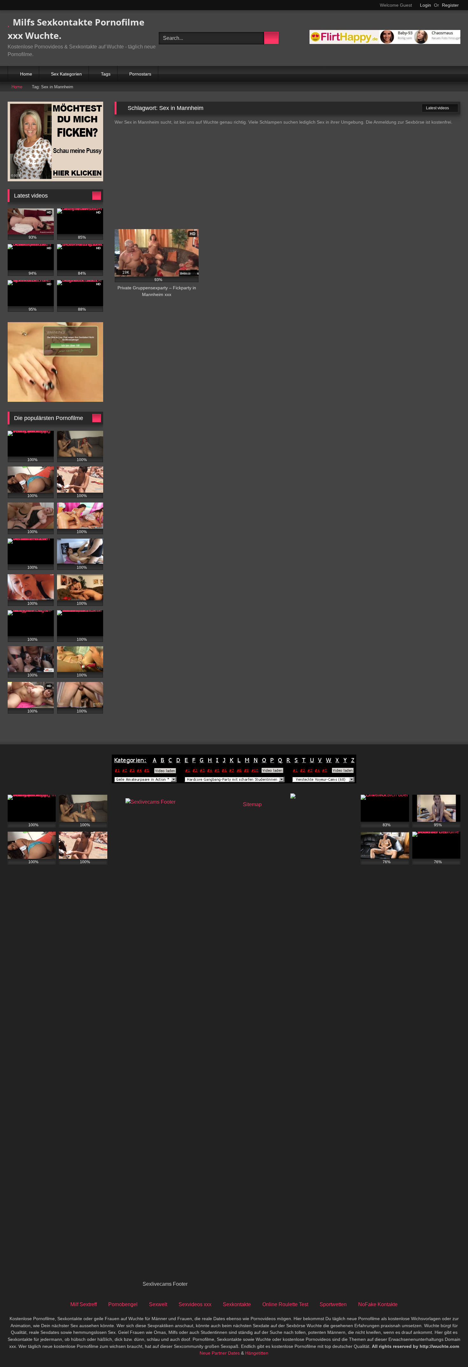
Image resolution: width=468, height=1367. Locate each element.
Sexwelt (158, 1304)
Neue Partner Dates (220, 1353)
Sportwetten (333, 1304)
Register (450, 5)
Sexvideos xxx (195, 1304)
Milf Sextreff (83, 1304)
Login (425, 5)
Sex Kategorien (66, 73)
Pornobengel (123, 1304)
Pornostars (140, 73)
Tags (105, 73)
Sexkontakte (237, 1304)
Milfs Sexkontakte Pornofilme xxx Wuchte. (76, 28)
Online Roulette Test (285, 1304)
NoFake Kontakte (378, 1304)
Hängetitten (256, 1353)
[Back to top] (449, 1348)
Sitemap (252, 804)
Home (26, 73)
